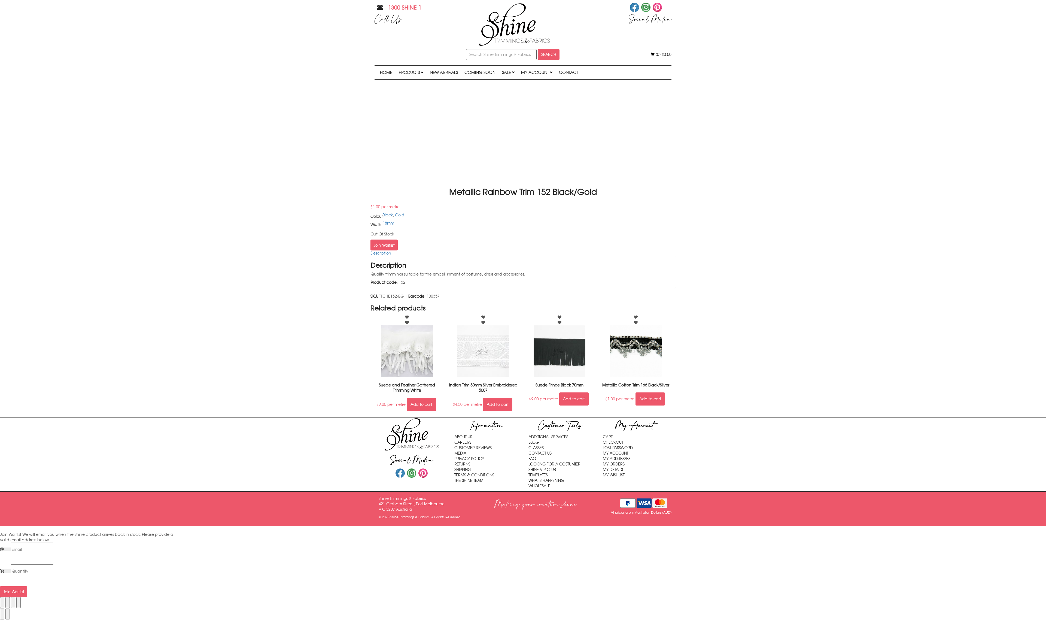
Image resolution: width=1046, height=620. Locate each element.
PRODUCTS (410, 72)
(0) (663, 54)
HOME (386, 72)
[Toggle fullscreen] (7, 602)
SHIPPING (462, 469)
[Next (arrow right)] (7, 614)
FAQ (532, 458)
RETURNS (462, 464)
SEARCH (548, 54)
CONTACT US (540, 453)
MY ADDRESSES (616, 458)
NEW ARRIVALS (444, 72)
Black (388, 215)
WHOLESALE (539, 485)
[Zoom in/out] (2, 602)
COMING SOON (479, 72)
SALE (507, 72)
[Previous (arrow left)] (2, 614)
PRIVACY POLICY (469, 458)
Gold (399, 215)
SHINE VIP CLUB (542, 469)
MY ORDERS (614, 464)
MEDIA (460, 453)
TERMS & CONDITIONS (474, 475)
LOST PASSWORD (618, 447)
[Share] (13, 602)
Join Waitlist (384, 245)
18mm (388, 223)
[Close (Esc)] (18, 602)
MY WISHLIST (614, 475)
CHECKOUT (613, 442)
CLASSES (536, 447)
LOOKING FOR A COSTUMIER (554, 464)
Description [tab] (380, 253)
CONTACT (568, 72)
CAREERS (462, 442)
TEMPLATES (538, 475)
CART (608, 436)
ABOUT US (463, 436)
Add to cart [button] (421, 404)
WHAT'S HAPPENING (546, 480)
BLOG (533, 442)
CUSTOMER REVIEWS (473, 447)
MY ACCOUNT (535, 72)
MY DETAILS (613, 469)
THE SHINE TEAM (469, 480)
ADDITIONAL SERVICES (548, 436)
